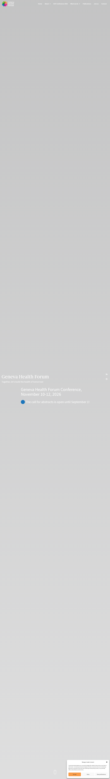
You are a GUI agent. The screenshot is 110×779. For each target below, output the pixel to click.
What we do (74, 4)
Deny (88, 774)
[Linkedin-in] (106, 374)
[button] (107, 762)
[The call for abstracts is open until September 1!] (23, 402)
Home (40, 4)
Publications (87, 4)
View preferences (101, 774)
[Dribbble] (106, 379)
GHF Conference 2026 (60, 4)
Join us (96, 4)
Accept (75, 774)
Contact (104, 4)
